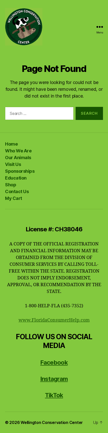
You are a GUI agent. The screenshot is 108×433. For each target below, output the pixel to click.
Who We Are (18, 150)
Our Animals (18, 157)
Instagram (54, 378)
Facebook (54, 362)
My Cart (13, 198)
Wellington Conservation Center (52, 422)
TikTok (54, 395)
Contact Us (17, 191)
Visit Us (13, 164)
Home (11, 144)
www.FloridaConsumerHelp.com (54, 320)
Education (16, 178)
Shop (10, 184)
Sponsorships (19, 171)
